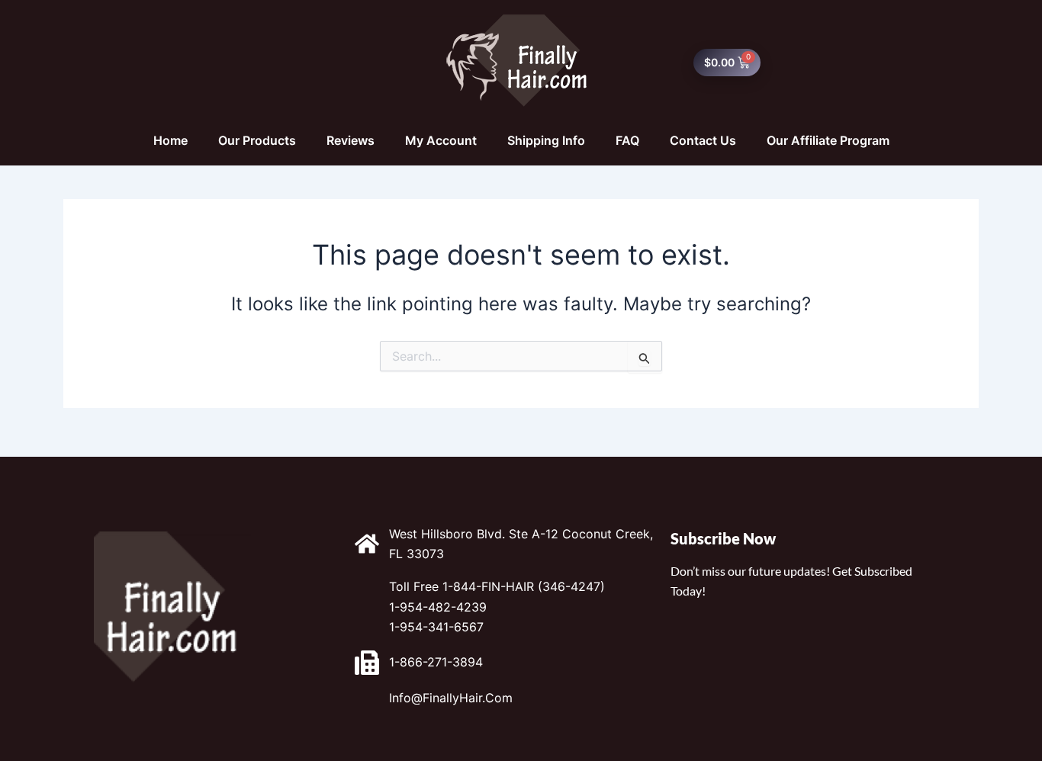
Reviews (350, 140)
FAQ (627, 140)
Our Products (257, 140)
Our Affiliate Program (828, 140)
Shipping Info (546, 140)
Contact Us (703, 140)
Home (170, 140)
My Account (441, 140)
